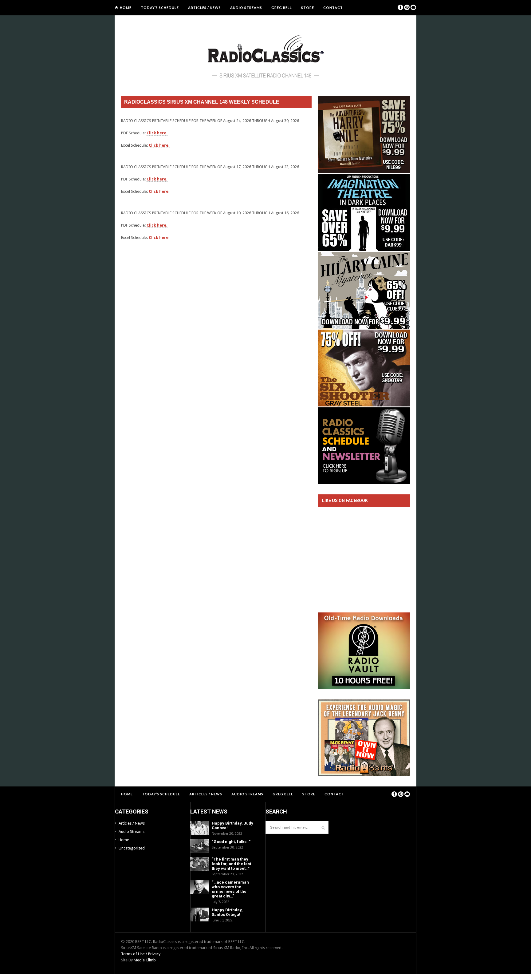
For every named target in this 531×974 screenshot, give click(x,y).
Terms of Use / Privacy (140, 954)
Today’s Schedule (160, 8)
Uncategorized (132, 848)
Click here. (157, 133)
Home (126, 8)
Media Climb (145, 960)
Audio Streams (246, 8)
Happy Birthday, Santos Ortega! (227, 912)
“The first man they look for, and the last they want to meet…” (231, 864)
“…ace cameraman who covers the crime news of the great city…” (230, 889)
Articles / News (204, 8)
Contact (333, 8)
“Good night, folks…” (231, 841)
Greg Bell (281, 8)
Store (307, 8)
